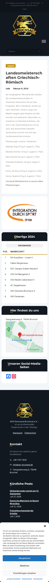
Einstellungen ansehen (24, 573)
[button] (45, 525)
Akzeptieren (24, 558)
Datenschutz (27, 579)
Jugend (10, 66)
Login (24, 9)
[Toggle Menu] (44, 41)
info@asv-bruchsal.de (16, 3)
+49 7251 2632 (35, 3)
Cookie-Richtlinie (14, 579)
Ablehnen (24, 565)
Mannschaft (17, 251)
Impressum (37, 579)
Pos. (5, 251)
